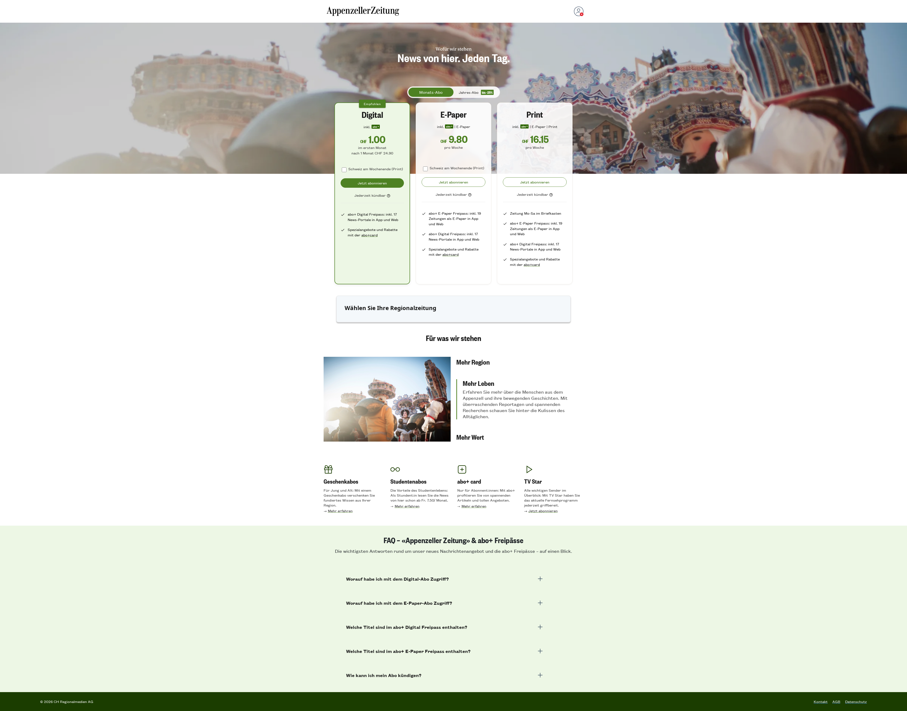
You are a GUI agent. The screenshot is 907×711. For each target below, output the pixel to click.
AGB (836, 701)
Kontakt (821, 701)
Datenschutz (856, 701)
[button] (519, 362)
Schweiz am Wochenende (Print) (375, 168)
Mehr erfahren (340, 510)
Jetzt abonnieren (543, 510)
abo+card (369, 234)
